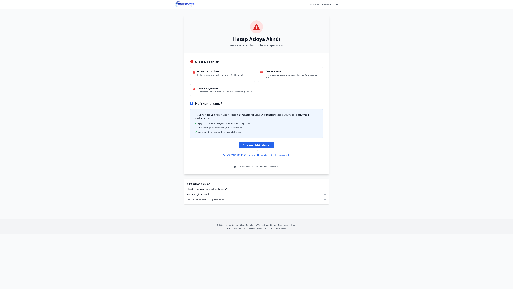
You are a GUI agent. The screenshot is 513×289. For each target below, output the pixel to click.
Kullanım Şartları (255, 228)
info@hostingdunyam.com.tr (275, 155)
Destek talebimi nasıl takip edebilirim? (206, 199)
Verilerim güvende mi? (198, 194)
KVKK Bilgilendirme (277, 228)
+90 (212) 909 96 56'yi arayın (240, 155)
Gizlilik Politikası (234, 228)
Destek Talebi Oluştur (258, 144)
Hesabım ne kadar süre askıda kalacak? (207, 188)
